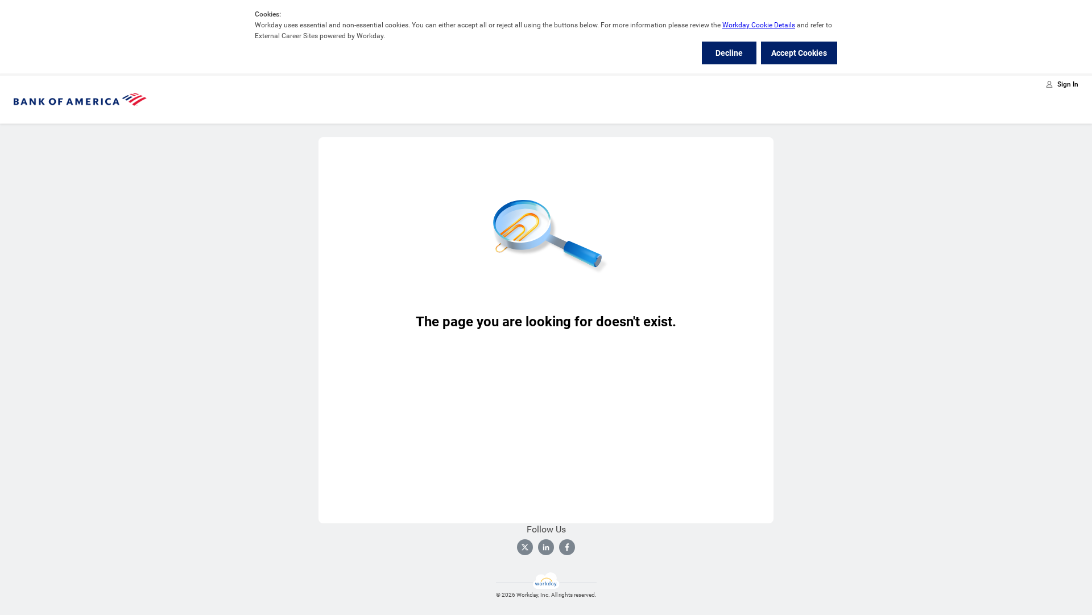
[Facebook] (567, 547)
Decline (729, 53)
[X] (525, 547)
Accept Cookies (799, 53)
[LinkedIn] (546, 547)
